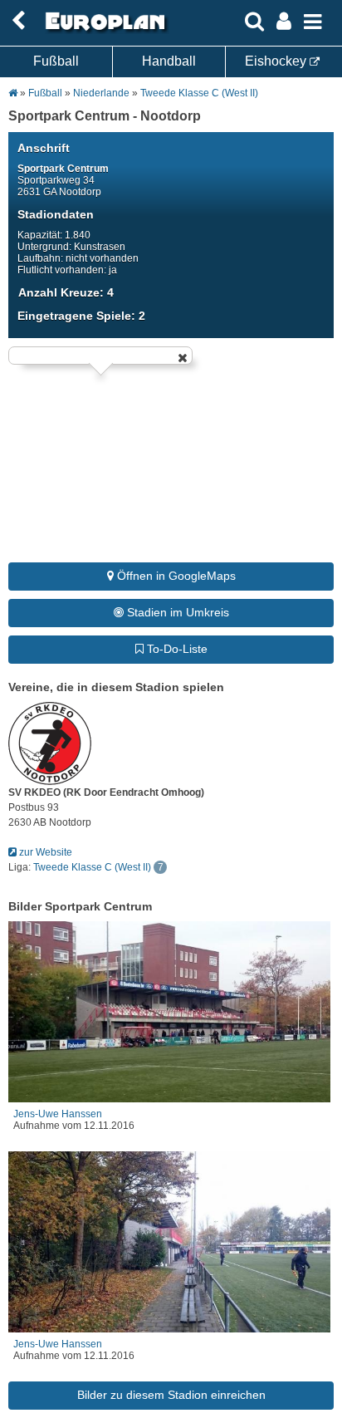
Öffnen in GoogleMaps (175, 575)
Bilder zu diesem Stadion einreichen (171, 1394)
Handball (169, 61)
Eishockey (277, 61)
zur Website (44, 852)
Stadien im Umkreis (176, 612)
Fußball (56, 61)
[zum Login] (18, 21)
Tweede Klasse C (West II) (199, 93)
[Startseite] (103, 31)
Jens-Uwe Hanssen (57, 1114)
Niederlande (102, 93)
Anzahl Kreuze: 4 (66, 292)
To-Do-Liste (176, 648)
